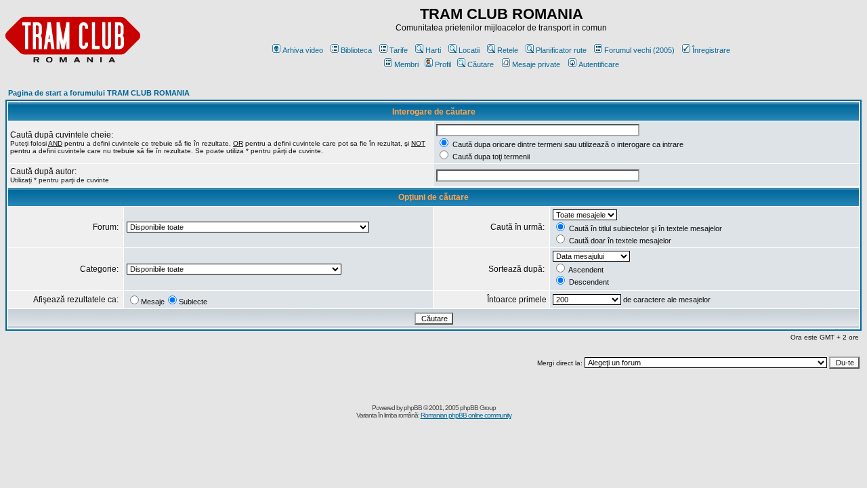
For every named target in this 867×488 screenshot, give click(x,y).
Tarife (398, 50)
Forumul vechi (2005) (639, 50)
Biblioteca (356, 50)
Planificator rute (561, 50)
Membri (406, 64)
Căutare (480, 64)
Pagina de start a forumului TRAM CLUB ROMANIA (99, 93)
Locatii (469, 50)
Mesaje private (536, 64)
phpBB (413, 407)
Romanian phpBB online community (466, 415)
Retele (507, 50)
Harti (433, 50)
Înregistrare (711, 50)
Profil (443, 64)
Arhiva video (302, 50)
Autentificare (598, 64)
